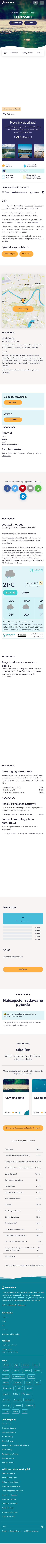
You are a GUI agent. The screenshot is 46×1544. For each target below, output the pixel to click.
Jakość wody (6, 456)
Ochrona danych (15, 1531)
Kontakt (4, 1330)
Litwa (37, 1382)
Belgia (15, 1365)
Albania (6, 1365)
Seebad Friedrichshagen (10, 1482)
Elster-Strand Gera (8, 1516)
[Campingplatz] (16, 1085)
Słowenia (18, 1406)
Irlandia (31, 1376)
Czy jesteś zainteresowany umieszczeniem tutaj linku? (24, 833)
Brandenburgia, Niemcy (10, 1454)
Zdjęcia (5, 53)
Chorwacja (17, 1382)
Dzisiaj (10, 592)
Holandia (29, 1388)
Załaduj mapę (23, 309)
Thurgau (33, 13)
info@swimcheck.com (9, 1345)
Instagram (21, 1305)
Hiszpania (29, 1406)
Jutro (25, 592)
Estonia (16, 1371)
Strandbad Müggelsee (10, 1495)
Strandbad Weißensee (9, 1504)
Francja (37, 1371)
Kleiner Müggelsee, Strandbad (12, 1491)
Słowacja (6, 1406)
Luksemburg (7, 1388)
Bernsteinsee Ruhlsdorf (10, 1512)
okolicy (24, 232)
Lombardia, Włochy (9, 1432)
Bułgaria (26, 1365)
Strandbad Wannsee (9, 1499)
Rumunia (6, 1400)
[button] (35, 3)
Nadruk (4, 1531)
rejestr (14, 402)
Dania (36, 1365)
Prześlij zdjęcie (24, 137)
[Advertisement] (23, 81)
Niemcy (6, 1371)
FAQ (3, 1325)
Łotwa (28, 1382)
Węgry (15, 1411)
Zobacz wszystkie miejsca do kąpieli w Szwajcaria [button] (23, 1128)
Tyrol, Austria (6, 1424)
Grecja (5, 1376)
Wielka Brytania (18, 1376)
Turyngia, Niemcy (8, 1463)
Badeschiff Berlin (8, 1508)
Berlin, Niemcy (7, 1450)
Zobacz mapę (30, 23)
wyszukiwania (21, 363)
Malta (19, 1388)
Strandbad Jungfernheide (11, 1486)
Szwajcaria (14, 13)
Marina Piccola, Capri (9, 1478)
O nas (4, 1321)
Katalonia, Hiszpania (9, 1428)
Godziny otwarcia (27, 53)
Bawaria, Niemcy (8, 1441)
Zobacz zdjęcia (16, 23)
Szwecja (17, 1400)
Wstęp (39, 53)
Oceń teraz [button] (26, 254)
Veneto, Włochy (7, 1437)
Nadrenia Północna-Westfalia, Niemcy (15, 1445)
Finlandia (27, 1371)
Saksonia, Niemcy (8, 1458)
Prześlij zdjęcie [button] (9, 254)
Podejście (14, 53)
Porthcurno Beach (8, 1473)
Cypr (24, 1411)
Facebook (12, 1305)
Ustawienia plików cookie (10, 1334)
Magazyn (5, 1317)
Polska (15, 1394)
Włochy (6, 1382)
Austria (5, 1394)
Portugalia (26, 1394)
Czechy (5, 1411)
